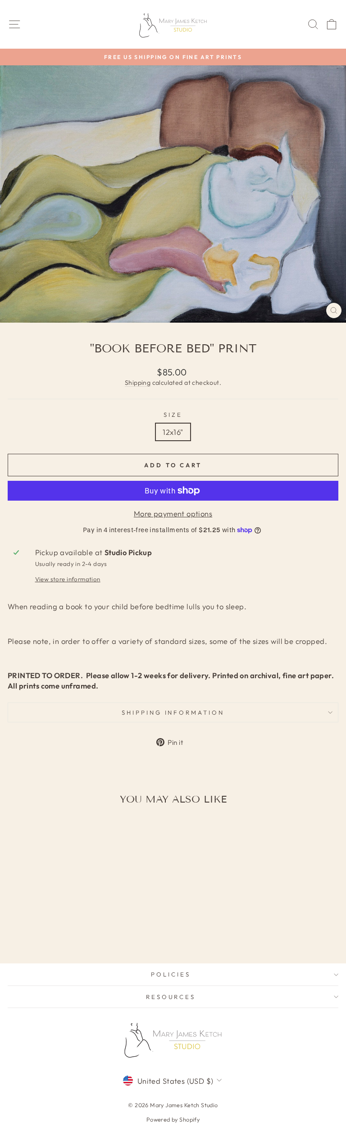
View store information (67, 579)
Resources (171, 996)
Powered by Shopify (173, 1119)
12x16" (173, 432)
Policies (171, 974)
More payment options (173, 513)
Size (173, 414)
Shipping (137, 383)
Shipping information (173, 712)
